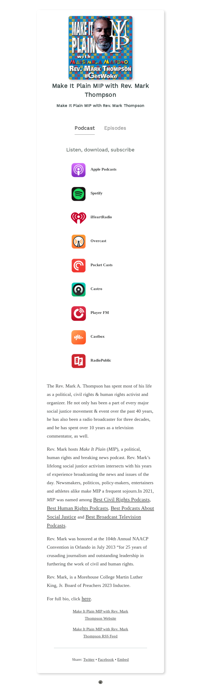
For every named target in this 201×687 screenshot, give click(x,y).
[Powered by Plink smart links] (100, 682)
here (86, 598)
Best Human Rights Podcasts (77, 508)
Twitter (88, 659)
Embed (123, 659)
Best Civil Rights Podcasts (121, 499)
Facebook (106, 659)
